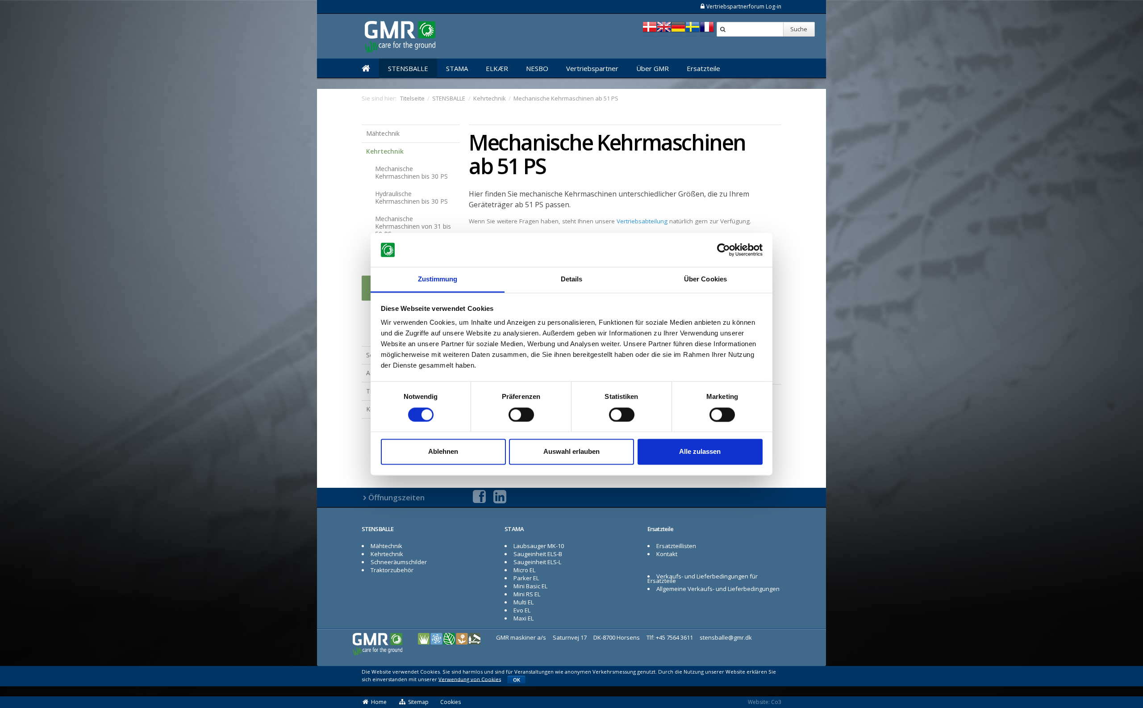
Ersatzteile (703, 68)
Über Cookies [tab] (705, 279)
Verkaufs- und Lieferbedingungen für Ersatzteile (702, 578)
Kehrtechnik (385, 151)
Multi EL (523, 602)
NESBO (537, 68)
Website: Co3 (764, 702)
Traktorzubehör (392, 570)
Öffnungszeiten (396, 497)
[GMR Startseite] (366, 68)
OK (516, 679)
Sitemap (418, 702)
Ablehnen (443, 452)
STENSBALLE (408, 68)
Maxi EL (523, 618)
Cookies (450, 702)
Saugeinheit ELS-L (537, 562)
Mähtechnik (383, 133)
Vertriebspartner (592, 68)
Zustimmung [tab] (438, 279)
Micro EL (524, 570)
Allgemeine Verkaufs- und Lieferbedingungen (718, 589)
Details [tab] (572, 279)
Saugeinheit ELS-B (537, 554)
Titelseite (412, 98)
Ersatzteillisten (676, 546)
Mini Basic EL (530, 586)
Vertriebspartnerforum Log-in (743, 6)
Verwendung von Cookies (469, 678)
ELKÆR (497, 68)
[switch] (521, 414)
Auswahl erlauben (571, 452)
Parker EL (526, 578)
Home (379, 702)
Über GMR (652, 68)
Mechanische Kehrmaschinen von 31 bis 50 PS (413, 226)
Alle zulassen (700, 452)
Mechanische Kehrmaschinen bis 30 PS (411, 172)
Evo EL (521, 610)
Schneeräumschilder (399, 562)
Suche (798, 29)
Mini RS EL (526, 594)
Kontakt (666, 554)
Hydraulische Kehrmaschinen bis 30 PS (411, 197)
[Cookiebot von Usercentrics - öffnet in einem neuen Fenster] (723, 249)
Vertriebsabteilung (642, 221)
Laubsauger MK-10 (538, 546)
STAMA (457, 68)
